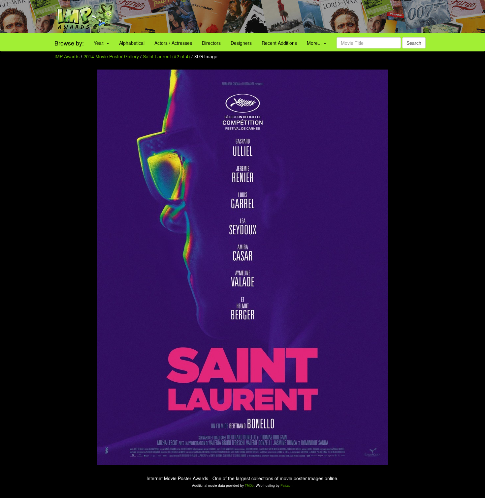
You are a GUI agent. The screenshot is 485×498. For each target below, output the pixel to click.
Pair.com (286, 485)
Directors (211, 43)
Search (413, 43)
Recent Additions (279, 43)
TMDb (249, 485)
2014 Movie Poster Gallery (111, 56)
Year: (100, 43)
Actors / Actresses (173, 43)
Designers (241, 43)
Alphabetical (132, 43)
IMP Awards (67, 56)
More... (315, 43)
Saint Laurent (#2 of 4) (166, 56)
